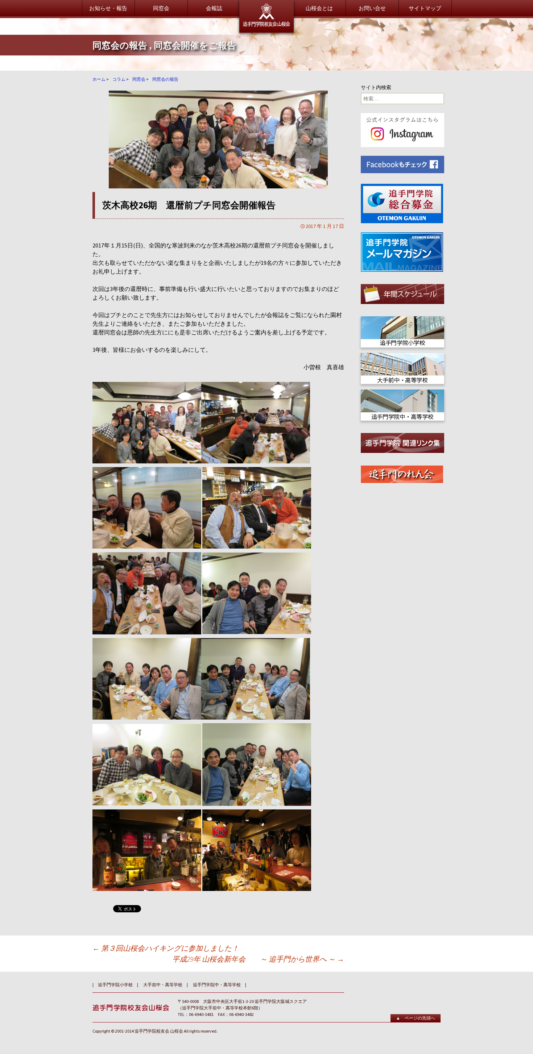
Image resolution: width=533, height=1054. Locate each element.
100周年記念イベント (400, 108)
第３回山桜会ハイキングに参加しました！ (165, 948)
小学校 (294, 131)
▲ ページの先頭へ (415, 1018)
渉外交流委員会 (215, 84)
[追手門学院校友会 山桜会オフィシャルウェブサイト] (266, 16)
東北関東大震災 (394, 66)
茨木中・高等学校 (307, 149)
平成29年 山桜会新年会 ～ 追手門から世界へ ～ (258, 958)
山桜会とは (319, 8)
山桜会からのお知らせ (133, 57)
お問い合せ (372, 8)
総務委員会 (209, 57)
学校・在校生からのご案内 (139, 122)
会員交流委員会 (215, 93)
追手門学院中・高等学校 (217, 984)
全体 (291, 122)
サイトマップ (425, 8)
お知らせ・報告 (108, 8)
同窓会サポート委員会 (223, 102)
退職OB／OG (301, 158)
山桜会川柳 (388, 75)
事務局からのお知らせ (402, 57)
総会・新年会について (313, 57)
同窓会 (161, 8)
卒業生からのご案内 (130, 89)
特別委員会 (209, 111)
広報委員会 (209, 75)
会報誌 (214, 8)
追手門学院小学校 (115, 984)
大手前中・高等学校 (310, 140)
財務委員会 (209, 66)
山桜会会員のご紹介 (310, 89)
